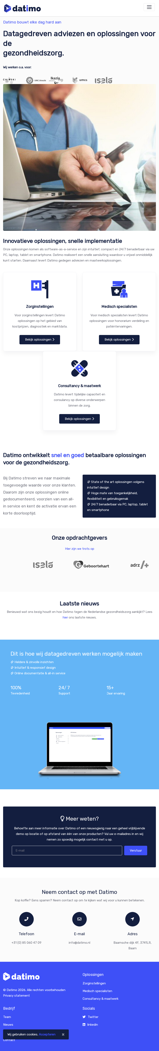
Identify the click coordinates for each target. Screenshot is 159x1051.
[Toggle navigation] (149, 7)
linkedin (92, 1025)
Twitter (93, 1017)
